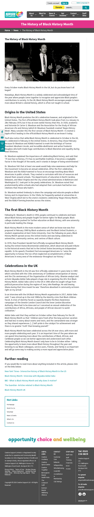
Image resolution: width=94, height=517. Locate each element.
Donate (59, 7)
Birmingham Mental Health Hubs (45, 475)
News (16, 30)
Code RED (57, 471)
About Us (31, 14)
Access (68, 469)
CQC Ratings (58, 482)
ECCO (68, 466)
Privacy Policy (9, 469)
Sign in (64, 3)
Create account (53, 3)
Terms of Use (19, 469)
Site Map (7, 471)
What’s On (10, 419)
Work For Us (42, 14)
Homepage (10, 404)
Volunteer (10, 412)
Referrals (56, 462)
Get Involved (62, 14)
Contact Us (73, 14)
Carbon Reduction (18, 471)
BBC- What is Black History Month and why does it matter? (31, 380)
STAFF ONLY (70, 452)
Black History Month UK (15, 390)
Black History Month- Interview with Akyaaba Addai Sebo (30, 376)
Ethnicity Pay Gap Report (22, 473)
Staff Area (84, 14)
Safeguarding (58, 465)
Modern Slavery (31, 469)
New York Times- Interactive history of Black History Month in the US (35, 371)
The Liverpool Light (44, 483)
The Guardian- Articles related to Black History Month (29, 385)
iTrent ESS (69, 463)
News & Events (52, 14)
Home (7, 30)
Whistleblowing (59, 468)
